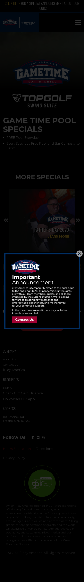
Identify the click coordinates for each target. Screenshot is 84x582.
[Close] (79, 253)
